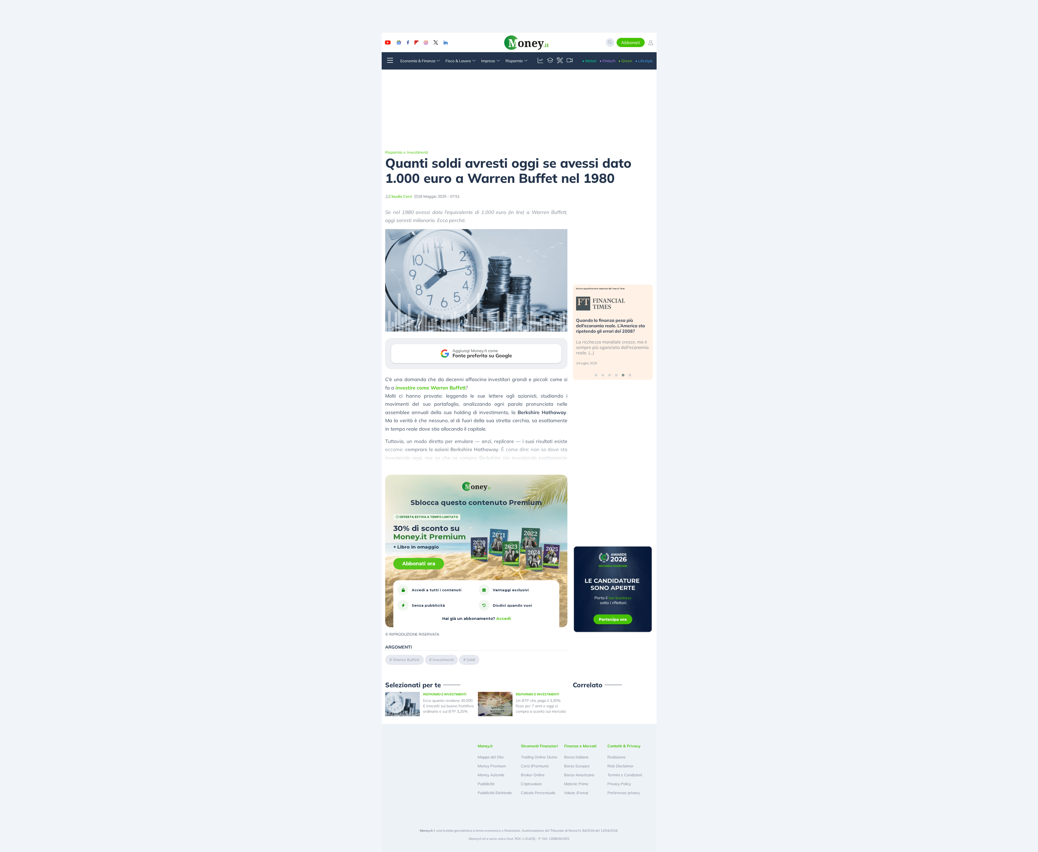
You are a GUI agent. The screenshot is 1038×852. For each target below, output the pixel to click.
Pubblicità (486, 783)
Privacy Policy (619, 783)
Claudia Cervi (400, 196)
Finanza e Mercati (580, 746)
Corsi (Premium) (534, 766)
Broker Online (533, 774)
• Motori (589, 60)
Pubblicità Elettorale (495, 792)
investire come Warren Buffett (430, 388)
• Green (625, 60)
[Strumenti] (560, 61)
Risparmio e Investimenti (406, 152)
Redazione (616, 757)
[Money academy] (550, 61)
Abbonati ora (418, 564)
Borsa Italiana (576, 757)
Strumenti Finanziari (539, 746)
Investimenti (443, 659)
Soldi (471, 659)
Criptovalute (531, 783)
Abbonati (630, 42)
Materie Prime (576, 783)
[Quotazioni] (540, 61)
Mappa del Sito (491, 757)
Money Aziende (491, 774)
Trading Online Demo (539, 757)
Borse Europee (577, 766)
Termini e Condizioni (624, 774)
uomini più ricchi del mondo (453, 466)
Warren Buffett (406, 659)
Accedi (503, 618)
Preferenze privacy (623, 792)
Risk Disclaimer (620, 766)
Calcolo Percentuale (538, 792)
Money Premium (492, 766)
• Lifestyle (644, 60)
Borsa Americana (579, 774)
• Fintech (607, 60)
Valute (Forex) (576, 792)
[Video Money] (569, 61)
